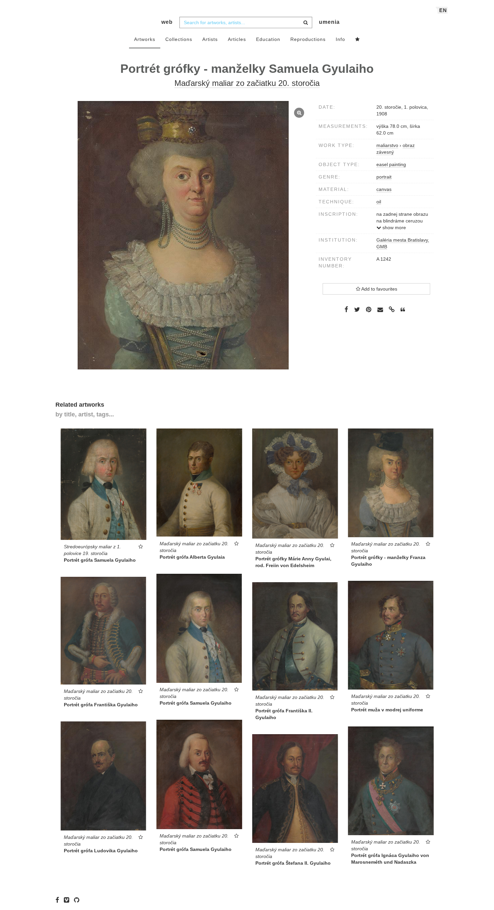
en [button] (443, 10)
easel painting (391, 164)
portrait (384, 177)
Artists (210, 39)
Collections (178, 39)
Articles (237, 39)
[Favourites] (357, 39)
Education (268, 39)
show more (393, 227)
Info (340, 39)
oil (378, 201)
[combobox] (245, 22)
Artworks (144, 39)
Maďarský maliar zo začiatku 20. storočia (247, 83)
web (167, 22)
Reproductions (308, 39)
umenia (329, 22)
